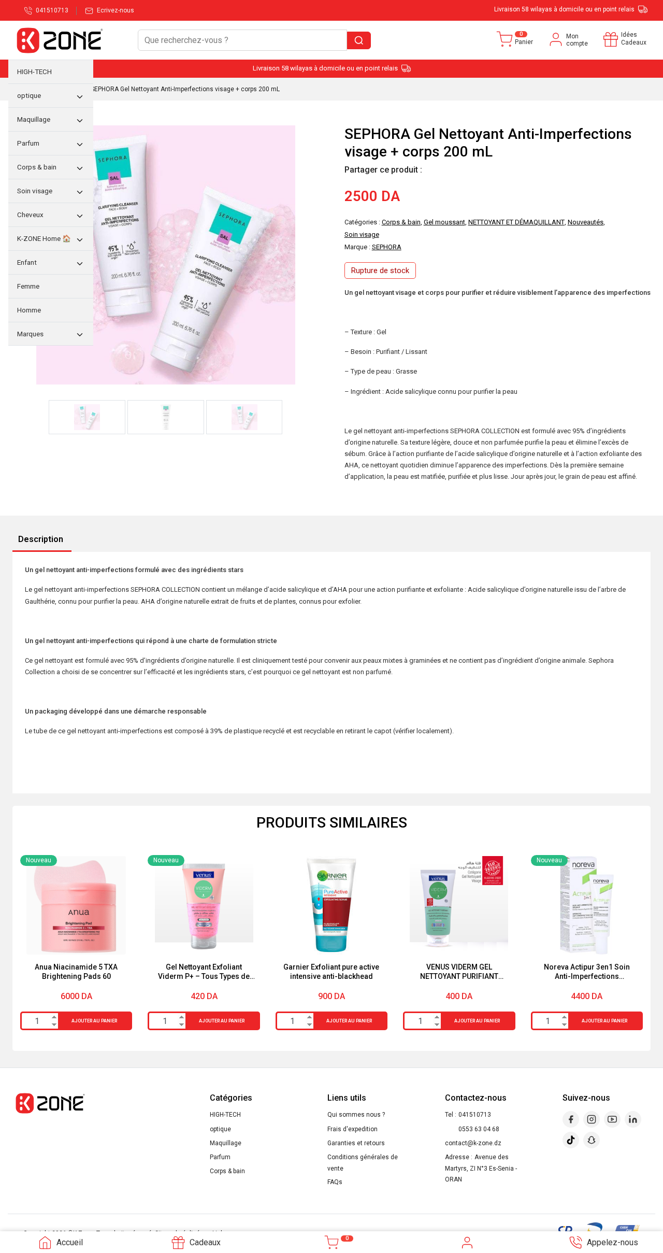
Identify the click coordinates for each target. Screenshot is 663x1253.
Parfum (220, 1157)
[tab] (40, 540)
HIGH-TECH (225, 1114)
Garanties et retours (356, 1143)
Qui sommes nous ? (356, 1114)
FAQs (334, 1182)
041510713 (474, 1114)
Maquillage (225, 1143)
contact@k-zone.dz (473, 1143)
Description (40, 539)
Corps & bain (227, 1171)
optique (220, 1129)
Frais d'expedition (352, 1129)
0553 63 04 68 (478, 1129)
